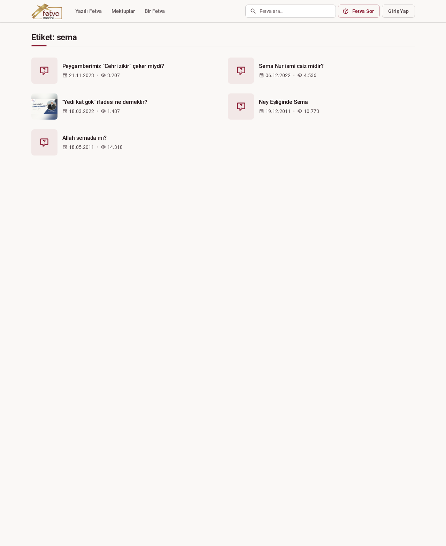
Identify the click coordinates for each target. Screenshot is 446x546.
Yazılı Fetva (88, 11)
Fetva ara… (271, 11)
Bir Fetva (155, 11)
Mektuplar (123, 11)
